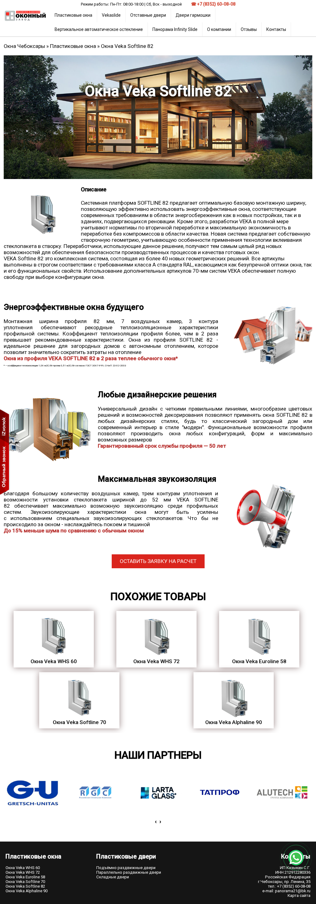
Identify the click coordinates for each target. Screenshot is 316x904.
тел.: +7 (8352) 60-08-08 (289, 886)
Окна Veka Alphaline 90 (27, 891)
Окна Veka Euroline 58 (25, 877)
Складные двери (112, 877)
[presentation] (155, 821)
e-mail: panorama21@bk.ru (286, 891)
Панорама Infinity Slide (175, 29)
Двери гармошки (193, 15)
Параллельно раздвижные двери (128, 872)
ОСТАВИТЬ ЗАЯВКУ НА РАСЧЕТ (158, 561)
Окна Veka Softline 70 (25, 881)
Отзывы (249, 29)
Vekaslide (111, 15)
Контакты (276, 29)
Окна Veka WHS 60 (23, 867)
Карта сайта (299, 895)
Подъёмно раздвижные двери (126, 867)
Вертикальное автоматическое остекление (99, 29)
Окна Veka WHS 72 (23, 872)
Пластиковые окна (73, 15)
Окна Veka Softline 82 (25, 886)
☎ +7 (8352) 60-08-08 (213, 4)
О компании (219, 29)
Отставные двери (148, 15)
